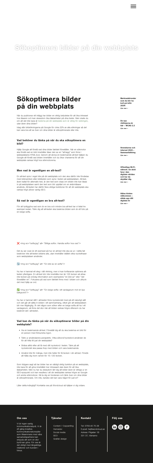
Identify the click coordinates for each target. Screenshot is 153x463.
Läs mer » (124, 108)
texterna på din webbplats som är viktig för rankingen (63, 121)
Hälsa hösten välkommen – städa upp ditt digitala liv (126, 197)
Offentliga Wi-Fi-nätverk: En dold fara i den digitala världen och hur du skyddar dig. (128, 173)
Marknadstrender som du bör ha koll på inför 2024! (128, 102)
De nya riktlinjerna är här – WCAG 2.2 (127, 123)
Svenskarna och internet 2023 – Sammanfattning (128, 150)
